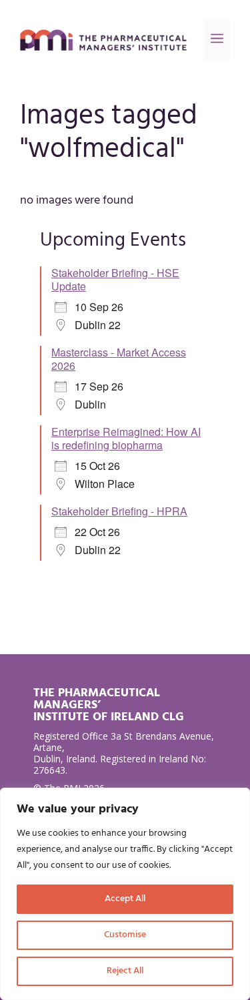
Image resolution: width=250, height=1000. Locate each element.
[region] (125, 894)
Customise (125, 935)
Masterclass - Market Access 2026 (118, 358)
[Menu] (217, 40)
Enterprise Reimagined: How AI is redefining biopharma (126, 438)
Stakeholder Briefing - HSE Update (115, 279)
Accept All (125, 899)
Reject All (125, 971)
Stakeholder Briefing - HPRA (119, 511)
